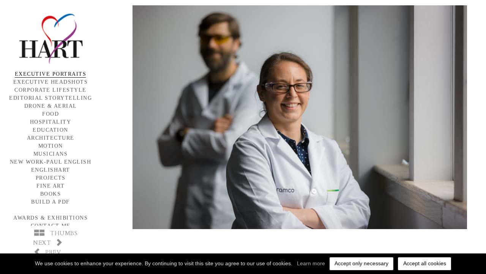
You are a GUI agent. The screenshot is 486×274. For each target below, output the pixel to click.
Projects (51, 178)
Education (50, 130)
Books (50, 194)
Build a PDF (50, 202)
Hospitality (50, 122)
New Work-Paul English (51, 162)
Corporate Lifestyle (50, 90)
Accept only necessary (361, 263)
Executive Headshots (50, 82)
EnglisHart (50, 170)
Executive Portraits (51, 74)
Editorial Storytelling (50, 98)
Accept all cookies (424, 263)
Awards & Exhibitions (50, 218)
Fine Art (50, 186)
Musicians (50, 154)
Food (50, 114)
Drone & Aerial (50, 106)
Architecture (50, 138)
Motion (50, 146)
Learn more (311, 263)
